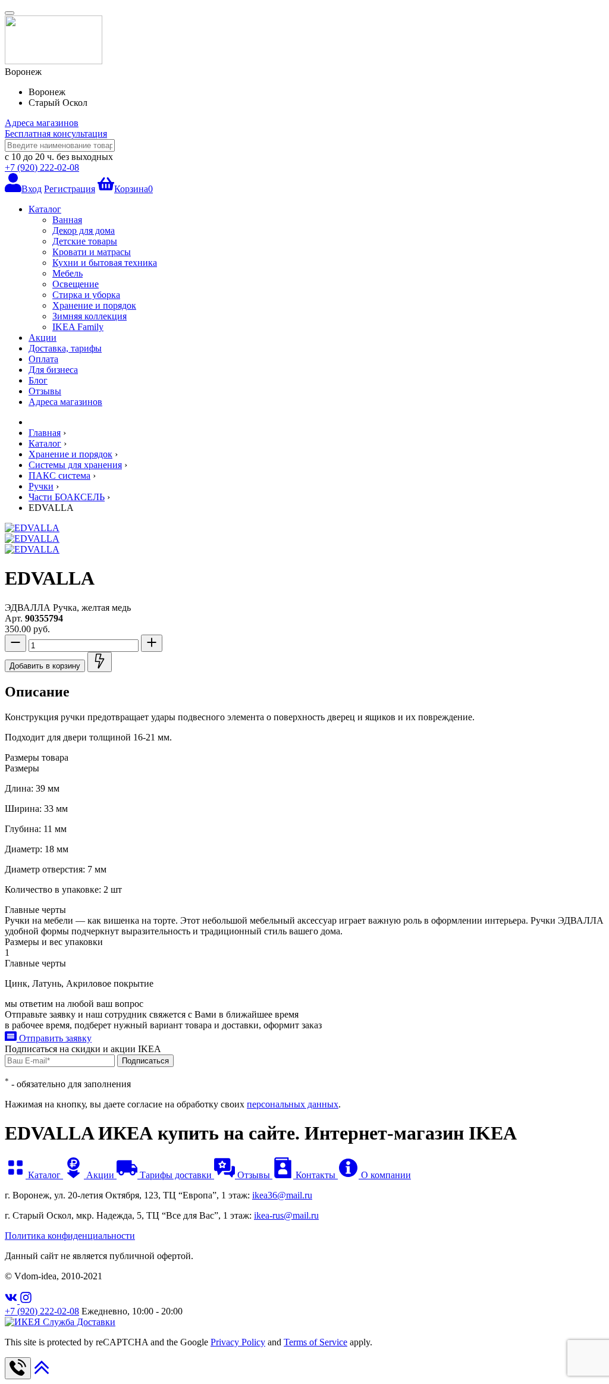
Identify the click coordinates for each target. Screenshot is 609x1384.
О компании (385, 1175)
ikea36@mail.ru (282, 1195)
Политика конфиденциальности (70, 1236)
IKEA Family (77, 327)
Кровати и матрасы (91, 252)
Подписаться (145, 1060)
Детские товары (84, 241)
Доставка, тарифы (65, 348)
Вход (31, 189)
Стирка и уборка (86, 295)
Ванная (67, 220)
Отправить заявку (54, 1038)
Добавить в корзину (45, 665)
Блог (38, 380)
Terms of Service (315, 1342)
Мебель (67, 273)
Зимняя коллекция (89, 316)
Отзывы (45, 391)
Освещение (75, 284)
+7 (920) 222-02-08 (42, 167)
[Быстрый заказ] (99, 662)
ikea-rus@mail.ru (286, 1215)
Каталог (45, 209)
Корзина (133, 189)
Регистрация (69, 189)
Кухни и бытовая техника (104, 263)
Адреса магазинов (42, 123)
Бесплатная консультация (56, 133)
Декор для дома (83, 230)
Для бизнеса (53, 370)
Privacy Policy (238, 1342)
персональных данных (292, 1104)
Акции (42, 337)
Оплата (43, 359)
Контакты (315, 1175)
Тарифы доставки (175, 1175)
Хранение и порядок (94, 305)
